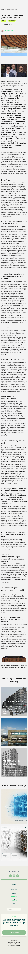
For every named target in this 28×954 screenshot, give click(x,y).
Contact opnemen (14, 932)
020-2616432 (14, 901)
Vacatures (14, 887)
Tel (14, 899)
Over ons (14, 890)
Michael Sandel (9, 32)
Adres (14, 893)
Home (14, 884)
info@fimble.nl (14, 905)
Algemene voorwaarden (14, 942)
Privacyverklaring (14, 943)
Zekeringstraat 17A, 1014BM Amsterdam (14, 895)
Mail (14, 903)
